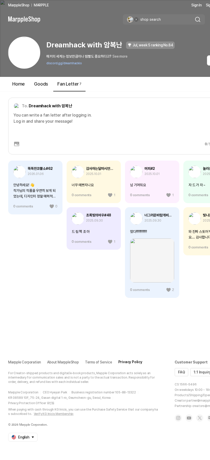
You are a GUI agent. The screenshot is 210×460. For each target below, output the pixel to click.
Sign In (196, 5)
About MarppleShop (63, 362)
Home (18, 84)
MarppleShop (18, 5)
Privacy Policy (130, 362)
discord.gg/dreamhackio (64, 63)
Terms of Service (98, 362)
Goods (41, 84)
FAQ (181, 372)
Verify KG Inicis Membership (54, 414)
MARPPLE (41, 5)
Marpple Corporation (24, 362)
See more (119, 56)
